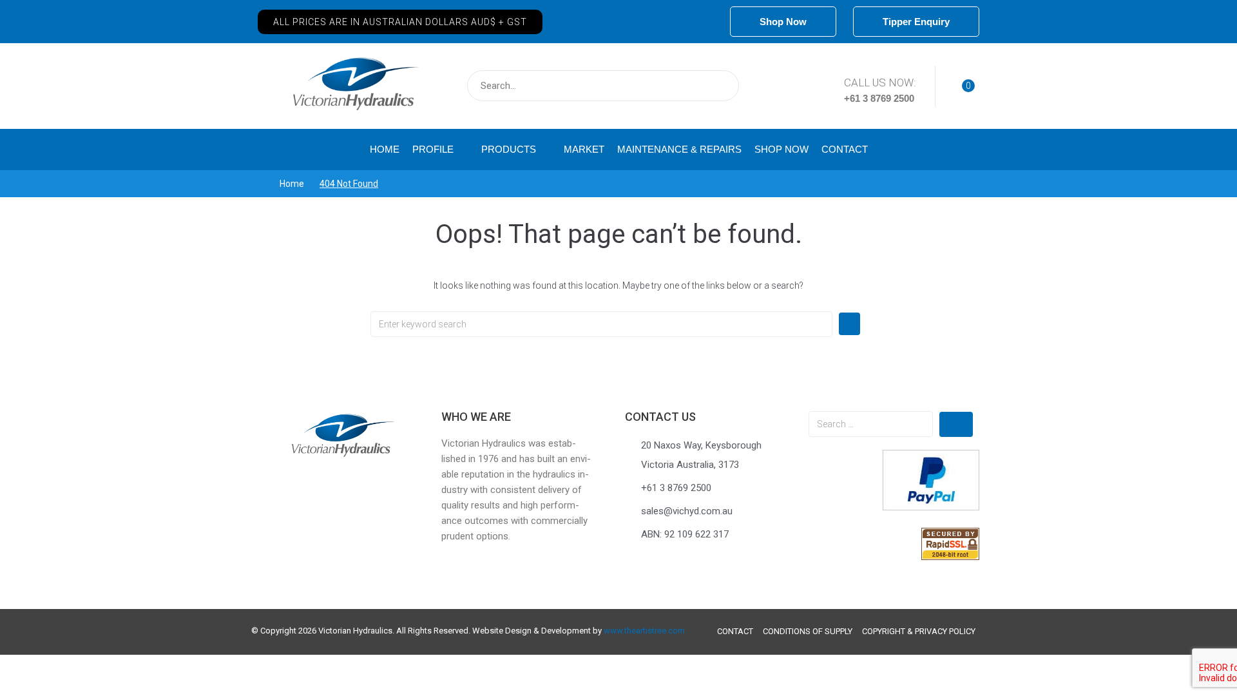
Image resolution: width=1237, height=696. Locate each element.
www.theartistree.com (644, 630)
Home (292, 184)
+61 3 (857, 98)
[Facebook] (705, 22)
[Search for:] (601, 324)
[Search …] (871, 424)
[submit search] (720, 86)
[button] (400, 22)
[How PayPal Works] (931, 507)
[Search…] (603, 85)
